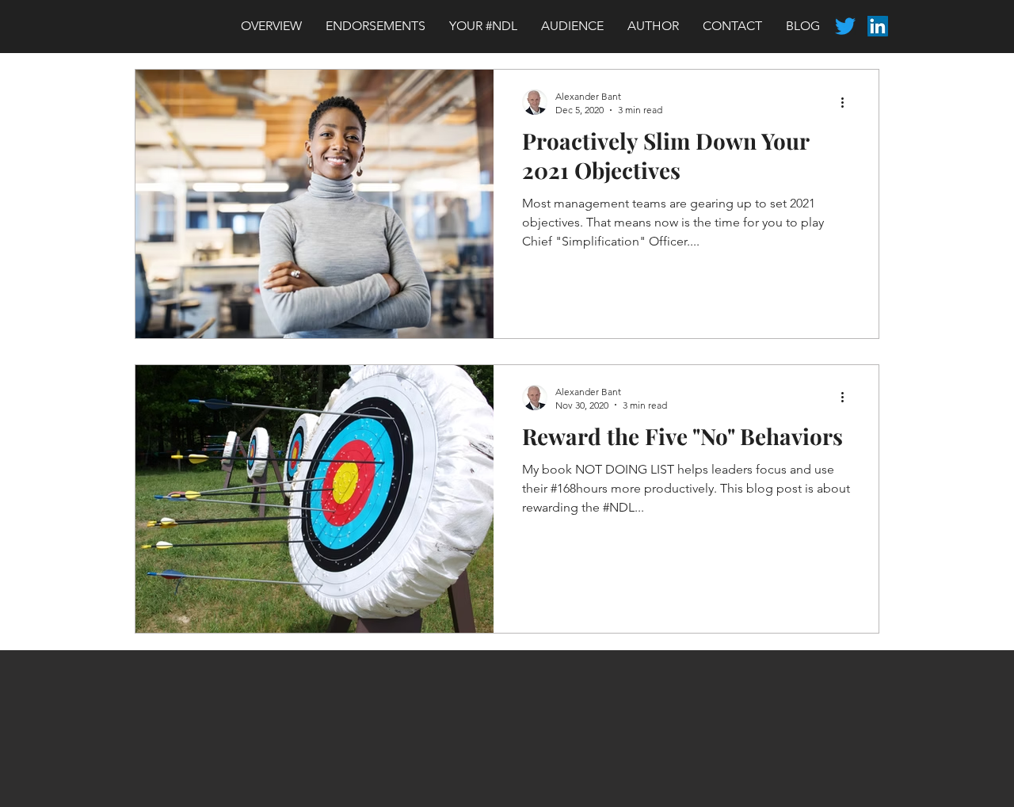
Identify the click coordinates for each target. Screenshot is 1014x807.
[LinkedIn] (877, 26)
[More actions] (847, 102)
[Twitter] (845, 26)
